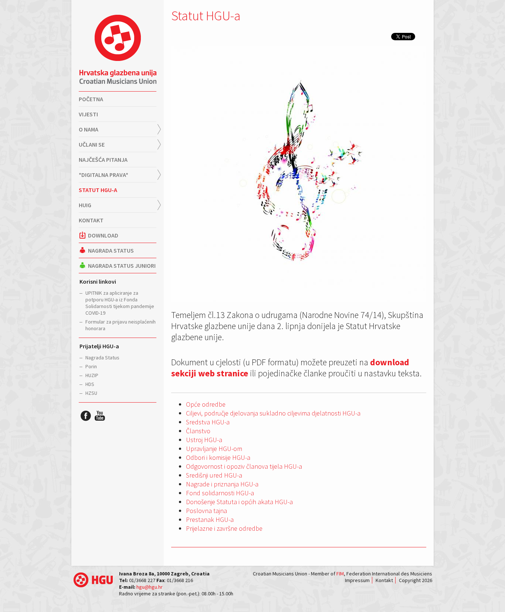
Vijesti (88, 114)
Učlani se (92, 144)
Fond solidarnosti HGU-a (220, 493)
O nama (88, 129)
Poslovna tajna (206, 510)
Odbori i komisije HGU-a (218, 457)
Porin (91, 366)
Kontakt (91, 220)
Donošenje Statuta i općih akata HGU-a (239, 502)
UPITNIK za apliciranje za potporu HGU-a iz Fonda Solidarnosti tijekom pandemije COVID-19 (119, 303)
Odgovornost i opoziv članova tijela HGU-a (244, 466)
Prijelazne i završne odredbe (224, 528)
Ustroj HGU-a (204, 439)
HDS (89, 384)
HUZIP (91, 375)
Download (103, 235)
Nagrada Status (111, 250)
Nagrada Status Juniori (122, 265)
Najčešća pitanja (103, 159)
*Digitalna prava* (103, 174)
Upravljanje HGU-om (214, 448)
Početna (91, 99)
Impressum (357, 580)
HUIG (85, 205)
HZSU (91, 393)
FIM (340, 573)
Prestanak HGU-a (210, 519)
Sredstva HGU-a (208, 422)
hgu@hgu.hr (149, 587)
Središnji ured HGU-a (214, 475)
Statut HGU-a (98, 190)
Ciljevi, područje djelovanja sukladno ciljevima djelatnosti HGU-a (273, 413)
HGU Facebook (85, 415)
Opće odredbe (206, 404)
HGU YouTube (99, 415)
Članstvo (198, 431)
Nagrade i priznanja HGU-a (222, 484)
